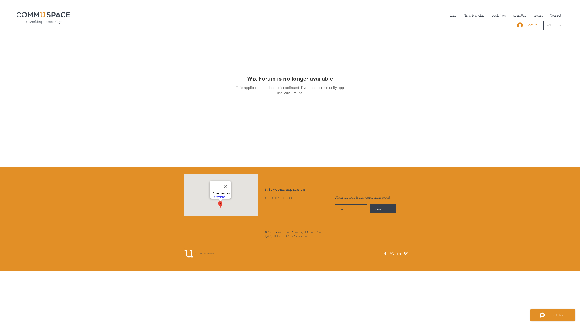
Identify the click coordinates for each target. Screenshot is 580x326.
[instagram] (392, 253)
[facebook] (385, 253)
